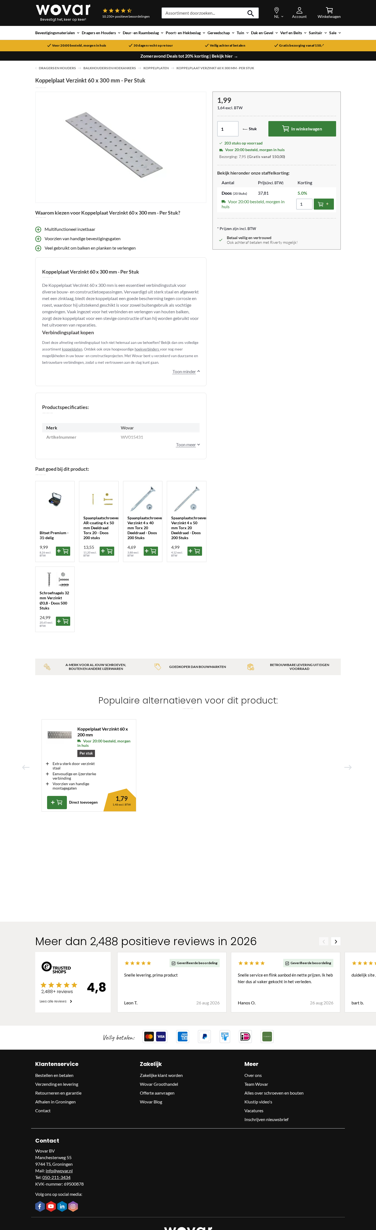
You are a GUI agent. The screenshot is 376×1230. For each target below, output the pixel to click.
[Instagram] (73, 1207)
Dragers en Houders (57, 68)
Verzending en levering (56, 1084)
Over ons (253, 1075)
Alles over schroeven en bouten (274, 1092)
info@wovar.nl (59, 1170)
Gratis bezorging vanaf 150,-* (301, 45)
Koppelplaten (156, 68)
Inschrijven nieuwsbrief (266, 1119)
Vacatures (253, 1110)
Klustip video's (258, 1101)
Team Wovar (256, 1084)
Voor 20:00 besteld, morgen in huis (79, 45)
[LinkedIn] (62, 1207)
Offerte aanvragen (157, 1092)
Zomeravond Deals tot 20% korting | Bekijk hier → (189, 56)
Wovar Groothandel (159, 1084)
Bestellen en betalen (54, 1075)
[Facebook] (40, 1207)
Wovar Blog (151, 1101)
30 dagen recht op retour (153, 45)
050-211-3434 (56, 1177)
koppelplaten (72, 349)
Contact (43, 1110)
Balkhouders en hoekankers (109, 68)
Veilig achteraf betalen (227, 45)
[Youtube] (51, 1207)
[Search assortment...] (251, 12)
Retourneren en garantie (58, 1092)
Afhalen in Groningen (55, 1101)
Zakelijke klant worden (161, 1075)
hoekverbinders (147, 349)
